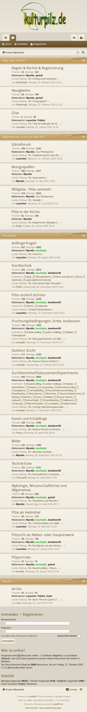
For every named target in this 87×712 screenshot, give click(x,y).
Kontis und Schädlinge (29, 418)
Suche (8, 44)
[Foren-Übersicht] (43, 16)
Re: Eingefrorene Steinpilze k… (44, 222)
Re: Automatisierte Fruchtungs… (45, 474)
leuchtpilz (41, 250)
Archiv (17, 588)
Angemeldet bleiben (67, 636)
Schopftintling (36, 390)
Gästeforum (21, 144)
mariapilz (20, 127)
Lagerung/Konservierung (38, 280)
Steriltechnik (21, 265)
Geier (49, 596)
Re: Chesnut (34, 254)
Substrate (43, 306)
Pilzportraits (21, 557)
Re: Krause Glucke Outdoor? (43, 361)
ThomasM (21, 477)
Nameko (27, 397)
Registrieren (40, 44)
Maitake (49, 397)
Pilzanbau (9, 236)
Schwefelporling (51, 400)
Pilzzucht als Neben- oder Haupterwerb (43, 534)
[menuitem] (83, 52)
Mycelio (30, 75)
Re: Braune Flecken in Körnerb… (45, 429)
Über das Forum (13, 60)
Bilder (16, 441)
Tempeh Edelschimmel (39, 309)
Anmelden (23, 44)
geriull (39, 75)
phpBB (32, 696)
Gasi (18, 603)
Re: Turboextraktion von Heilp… (44, 523)
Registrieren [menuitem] (82, 38)
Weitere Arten (70, 403)
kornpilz (20, 571)
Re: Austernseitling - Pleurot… (43, 568)
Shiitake (69, 332)
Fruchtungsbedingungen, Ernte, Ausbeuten (46, 321)
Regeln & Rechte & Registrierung (37, 68)
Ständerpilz (21, 82)
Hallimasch (68, 400)
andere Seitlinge (53, 332)
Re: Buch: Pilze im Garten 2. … (44, 599)
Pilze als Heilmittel (26, 512)
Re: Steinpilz (34, 200)
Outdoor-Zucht (23, 350)
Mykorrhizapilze (35, 403)
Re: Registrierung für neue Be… (44, 155)
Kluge (19, 226)
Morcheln (51, 393)
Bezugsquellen (23, 167)
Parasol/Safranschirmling (60, 390)
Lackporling (47, 387)
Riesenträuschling (66, 387)
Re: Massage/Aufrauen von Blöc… (46, 338)
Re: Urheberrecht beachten (42, 78)
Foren (13, 38)
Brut (79, 276)
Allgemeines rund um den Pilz (23, 137)
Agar (29, 276)
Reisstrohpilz (32, 400)
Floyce (19, 432)
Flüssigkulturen (43, 276)
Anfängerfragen (24, 243)
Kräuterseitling (34, 332)
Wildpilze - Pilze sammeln (31, 189)
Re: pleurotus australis (39, 452)
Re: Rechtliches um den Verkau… (45, 545)
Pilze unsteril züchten (28, 295)
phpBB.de (58, 704)
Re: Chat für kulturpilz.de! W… (43, 123)
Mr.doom (32, 684)
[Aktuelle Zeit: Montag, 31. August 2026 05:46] (77, 52)
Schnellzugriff (6, 38)
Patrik (19, 287)
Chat (15, 113)
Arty (29, 700)
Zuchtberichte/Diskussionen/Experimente (45, 373)
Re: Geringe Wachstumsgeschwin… (47, 407)
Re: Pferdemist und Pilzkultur (43, 500)
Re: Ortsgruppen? (37, 101)
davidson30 (54, 273)
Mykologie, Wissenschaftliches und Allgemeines (39, 487)
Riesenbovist (35, 393)
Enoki (38, 397)
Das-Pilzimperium (45, 152)
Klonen (30, 306)
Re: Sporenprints (37, 177)
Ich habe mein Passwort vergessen (19, 636)
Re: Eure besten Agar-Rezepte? (44, 283)
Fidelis (41, 120)
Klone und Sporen (64, 276)
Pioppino (33, 387)
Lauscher (31, 120)
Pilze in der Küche (26, 211)
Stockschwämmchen (70, 393)
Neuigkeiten (21, 90)
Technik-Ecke (22, 463)
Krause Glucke (64, 397)
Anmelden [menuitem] (75, 38)
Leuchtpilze (53, 403)
